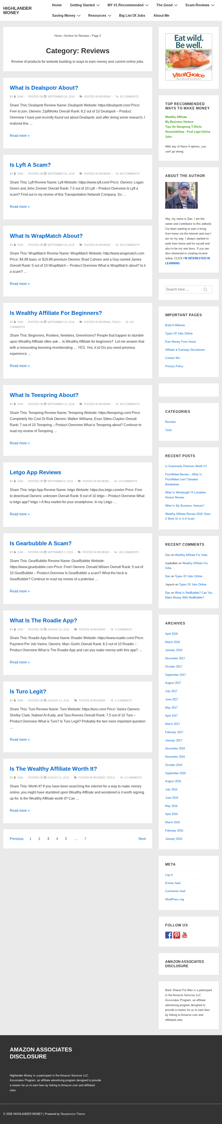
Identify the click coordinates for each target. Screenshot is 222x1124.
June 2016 (171, 797)
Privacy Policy (174, 366)
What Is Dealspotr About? (44, 87)
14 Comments (127, 481)
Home (57, 5)
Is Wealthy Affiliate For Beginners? (56, 313)
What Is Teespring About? (44, 395)
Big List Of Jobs (132, 15)
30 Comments (129, 96)
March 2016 (172, 822)
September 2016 (175, 773)
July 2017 (171, 691)
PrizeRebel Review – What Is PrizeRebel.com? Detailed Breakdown (183, 479)
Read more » (20, 135)
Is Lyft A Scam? (30, 165)
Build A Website (175, 325)
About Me (161, 15)
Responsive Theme (73, 1114)
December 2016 (175, 748)
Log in (169, 874)
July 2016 (171, 789)
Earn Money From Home (180, 341)
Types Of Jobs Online (179, 333)
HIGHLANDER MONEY (17, 10)
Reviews (105, 96)
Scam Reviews (197, 5)
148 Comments (128, 552)
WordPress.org (174, 899)
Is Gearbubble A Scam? (41, 543)
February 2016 (174, 830)
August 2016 (173, 781)
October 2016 (173, 765)
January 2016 (173, 838)
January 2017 (173, 740)
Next (142, 839)
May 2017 (171, 707)
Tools (116, 322)
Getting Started (82, 5)
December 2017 (175, 658)
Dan (167, 555)
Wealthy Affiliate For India (191, 555)
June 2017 (171, 699)
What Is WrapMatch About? (46, 236)
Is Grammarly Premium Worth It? (186, 466)
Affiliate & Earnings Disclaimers (185, 349)
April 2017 (171, 715)
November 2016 (175, 756)
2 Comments (123, 700)
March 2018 (172, 642)
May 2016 (171, 806)
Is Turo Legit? (28, 691)
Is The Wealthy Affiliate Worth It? (53, 768)
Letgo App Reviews (35, 472)
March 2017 (172, 724)
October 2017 (173, 666)
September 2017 (175, 674)
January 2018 (173, 650)
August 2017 (173, 682)
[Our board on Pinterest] (176, 935)
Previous (16, 839)
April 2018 (171, 633)
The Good (164, 5)
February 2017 (174, 732)
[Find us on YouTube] (184, 935)
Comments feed (175, 891)
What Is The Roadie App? (43, 620)
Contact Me (172, 358)
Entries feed (172, 883)
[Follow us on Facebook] (168, 935)
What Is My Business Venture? (184, 505)
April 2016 (171, 814)
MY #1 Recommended (126, 5)
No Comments (130, 173)
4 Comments (123, 629)
